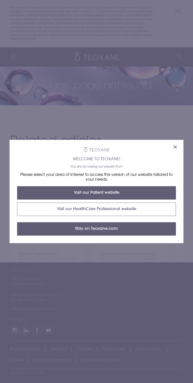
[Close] (175, 147)
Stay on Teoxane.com (96, 229)
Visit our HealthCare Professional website (96, 209)
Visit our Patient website (96, 193)
